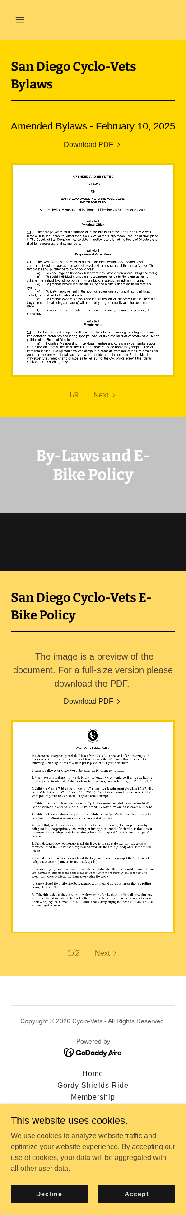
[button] (29, 20)
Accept (137, 1193)
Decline (49, 1193)
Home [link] (92, 1073)
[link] (93, 145)
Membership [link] (93, 1097)
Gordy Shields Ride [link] (92, 1085)
